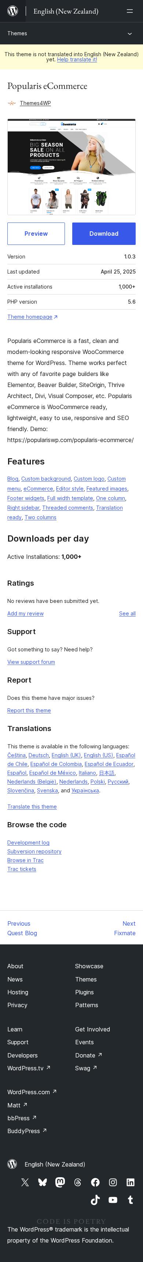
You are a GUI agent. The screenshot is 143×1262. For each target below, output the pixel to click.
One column (110, 498)
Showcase (89, 966)
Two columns (40, 517)
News (15, 979)
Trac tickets (21, 869)
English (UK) (66, 755)
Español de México (52, 773)
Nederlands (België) (31, 781)
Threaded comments (67, 508)
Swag (86, 1068)
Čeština (16, 755)
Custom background (46, 478)
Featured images (107, 488)
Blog (12, 478)
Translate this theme (32, 806)
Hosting (17, 992)
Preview (36, 233)
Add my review (25, 613)
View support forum (31, 662)
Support (18, 1042)
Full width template (70, 498)
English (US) (98, 755)
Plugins (84, 992)
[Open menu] (131, 11)
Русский (118, 781)
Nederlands (73, 781)
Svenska (47, 790)
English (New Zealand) (55, 1164)
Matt (17, 1105)
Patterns (86, 1005)
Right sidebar (23, 508)
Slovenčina (20, 790)
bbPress (22, 1118)
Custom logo (89, 478)
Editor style (70, 488)
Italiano (87, 773)
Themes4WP (35, 103)
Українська (85, 790)
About (15, 966)
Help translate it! (77, 59)
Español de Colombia (56, 764)
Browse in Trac (25, 860)
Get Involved (92, 1029)
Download (103, 233)
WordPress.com (32, 1092)
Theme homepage (29, 317)
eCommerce (38, 488)
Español (16, 773)
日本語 (106, 773)
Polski (98, 781)
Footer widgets (25, 498)
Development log (28, 842)
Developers (22, 1055)
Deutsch (39, 755)
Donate (89, 1055)
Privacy (17, 1005)
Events (84, 1042)
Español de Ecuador (109, 764)
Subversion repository (34, 851)
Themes (17, 33)
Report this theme (29, 710)
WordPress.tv (29, 1068)
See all (127, 613)
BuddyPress (27, 1131)
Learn (14, 1029)
